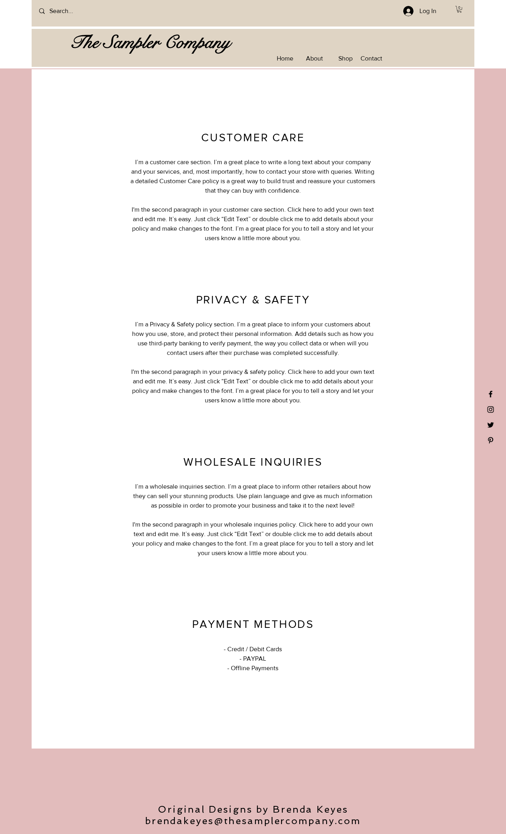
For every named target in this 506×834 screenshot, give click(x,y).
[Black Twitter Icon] (490, 425)
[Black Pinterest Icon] (490, 440)
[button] (459, 9)
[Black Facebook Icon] (490, 394)
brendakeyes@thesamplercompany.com (253, 820)
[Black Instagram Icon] (490, 409)
